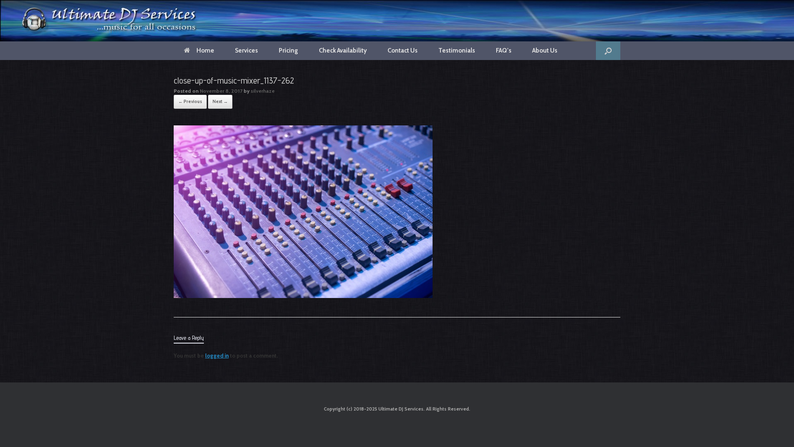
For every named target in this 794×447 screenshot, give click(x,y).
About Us (544, 50)
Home (205, 50)
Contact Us (402, 50)
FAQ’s (504, 50)
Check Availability (343, 50)
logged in (217, 355)
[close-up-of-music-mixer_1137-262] (303, 296)
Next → (220, 101)
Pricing (288, 50)
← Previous (190, 101)
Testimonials (456, 50)
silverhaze (263, 91)
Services (246, 50)
